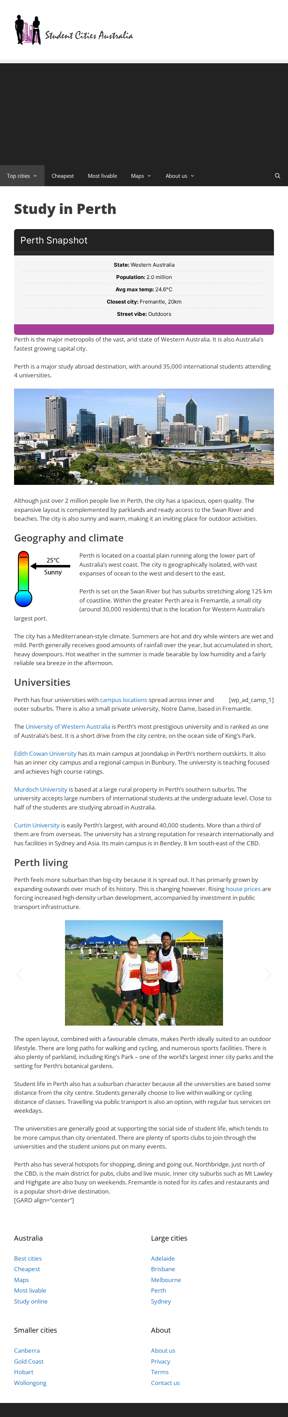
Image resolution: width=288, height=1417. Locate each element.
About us (176, 175)
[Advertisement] (144, 112)
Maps (137, 175)
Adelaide (163, 1258)
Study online (31, 1301)
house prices (243, 889)
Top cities (18, 175)
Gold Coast (29, 1361)
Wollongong (30, 1383)
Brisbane (163, 1269)
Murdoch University (40, 789)
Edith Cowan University (45, 753)
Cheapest (63, 175)
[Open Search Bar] (277, 175)
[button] (19, 973)
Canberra (27, 1350)
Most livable (102, 175)
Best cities (28, 1258)
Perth (158, 1290)
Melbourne (166, 1280)
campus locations (123, 700)
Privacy (160, 1361)
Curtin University (37, 825)
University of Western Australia (68, 726)
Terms (160, 1372)
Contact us (165, 1383)
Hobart (23, 1372)
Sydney (161, 1301)
